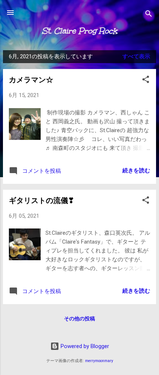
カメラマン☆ (31, 79)
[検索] (148, 15)
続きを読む (136, 170)
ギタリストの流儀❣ (41, 200)
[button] (145, 80)
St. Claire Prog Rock (79, 30)
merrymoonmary (99, 360)
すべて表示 (136, 56)
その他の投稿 (79, 318)
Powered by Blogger (84, 346)
